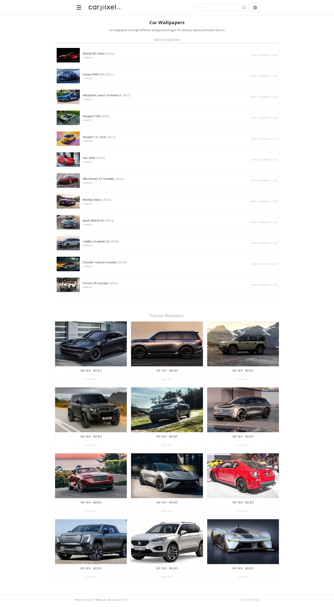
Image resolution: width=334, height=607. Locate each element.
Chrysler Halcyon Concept (105, 262)
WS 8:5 (97, 370)
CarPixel (254, 600)
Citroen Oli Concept (100, 283)
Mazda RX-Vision (99, 53)
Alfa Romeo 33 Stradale (103, 179)
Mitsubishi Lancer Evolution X (107, 95)
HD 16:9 (85, 370)
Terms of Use (103, 600)
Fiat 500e (94, 158)
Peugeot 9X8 (96, 116)
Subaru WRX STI (98, 74)
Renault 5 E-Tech (99, 137)
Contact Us (119, 600)
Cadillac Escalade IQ (101, 241)
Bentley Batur (97, 199)
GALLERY (91, 379)
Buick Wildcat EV (98, 220)
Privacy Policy (84, 600)
